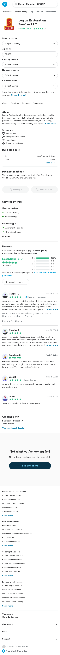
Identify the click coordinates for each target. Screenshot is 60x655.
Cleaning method (10, 59)
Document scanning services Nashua (17, 533)
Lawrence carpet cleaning (12, 602)
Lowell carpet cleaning (11, 589)
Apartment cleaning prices (13, 503)
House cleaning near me (12, 560)
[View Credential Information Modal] (17, 416)
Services (15, 103)
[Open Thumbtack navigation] (6, 4)
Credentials (38, 103)
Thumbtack (6, 12)
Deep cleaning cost (10, 507)
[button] (9, 24)
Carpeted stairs (9, 80)
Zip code (6, 49)
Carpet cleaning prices (11, 495)
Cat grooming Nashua (11, 542)
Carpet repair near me (11, 572)
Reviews (26, 103)
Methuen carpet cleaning (12, 594)
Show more (7, 516)
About (5, 103)
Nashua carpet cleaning (12, 586)
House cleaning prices (11, 499)
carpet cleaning (20, 12)
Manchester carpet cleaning (13, 598)
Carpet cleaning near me (12, 555)
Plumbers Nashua (9, 525)
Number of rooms (10, 70)
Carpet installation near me (13, 564)
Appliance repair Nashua (12, 529)
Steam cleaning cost (10, 511)
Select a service (9, 38)
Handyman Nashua (9, 538)
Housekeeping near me (11, 567)
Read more (50, 163)
